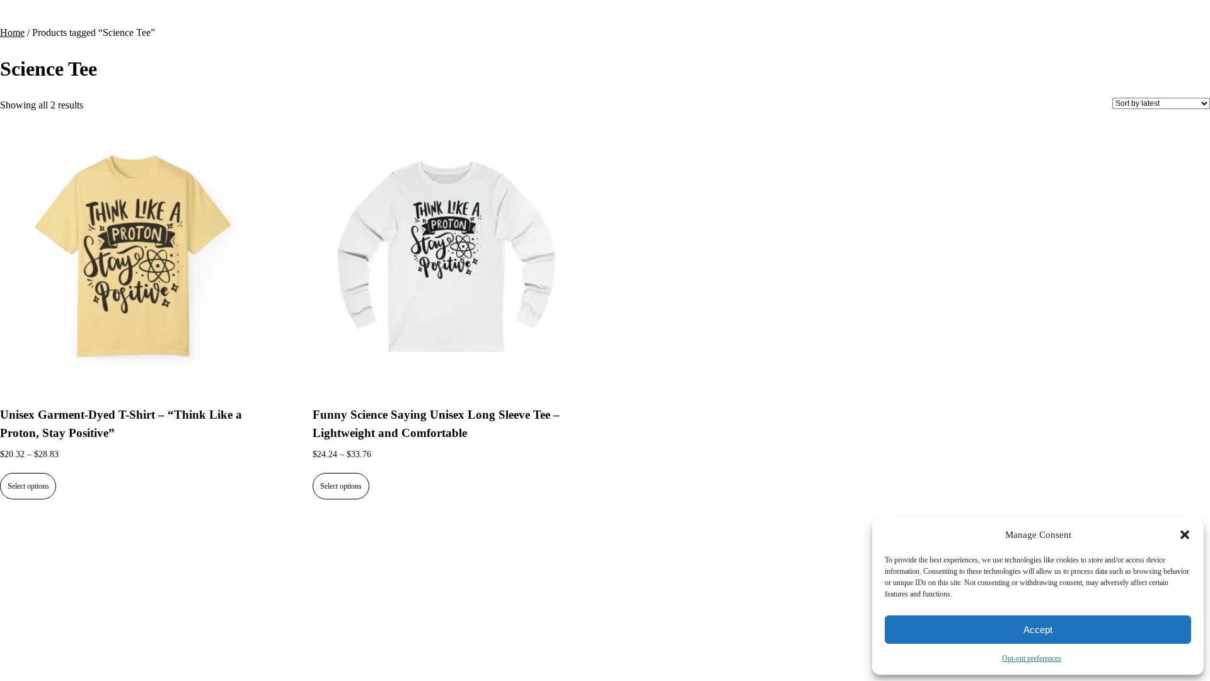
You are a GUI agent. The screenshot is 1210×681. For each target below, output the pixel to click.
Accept (1037, 629)
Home (12, 32)
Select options (28, 486)
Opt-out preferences (1031, 658)
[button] (1184, 534)
